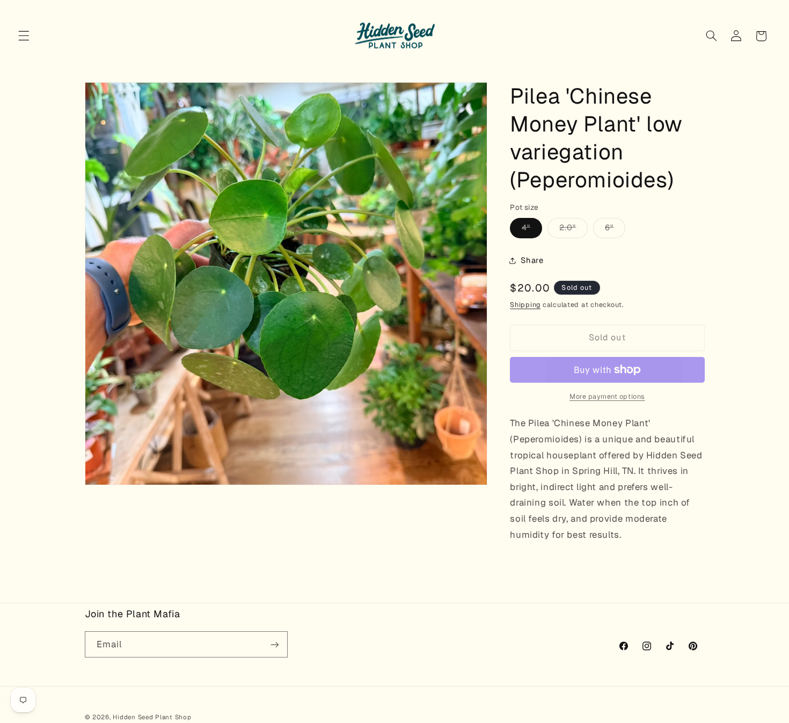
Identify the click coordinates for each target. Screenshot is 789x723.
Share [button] (532, 260)
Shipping (525, 304)
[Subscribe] (274, 644)
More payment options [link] (607, 396)
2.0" (573, 230)
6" (615, 230)
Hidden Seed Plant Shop (152, 717)
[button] (23, 36)
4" (532, 230)
